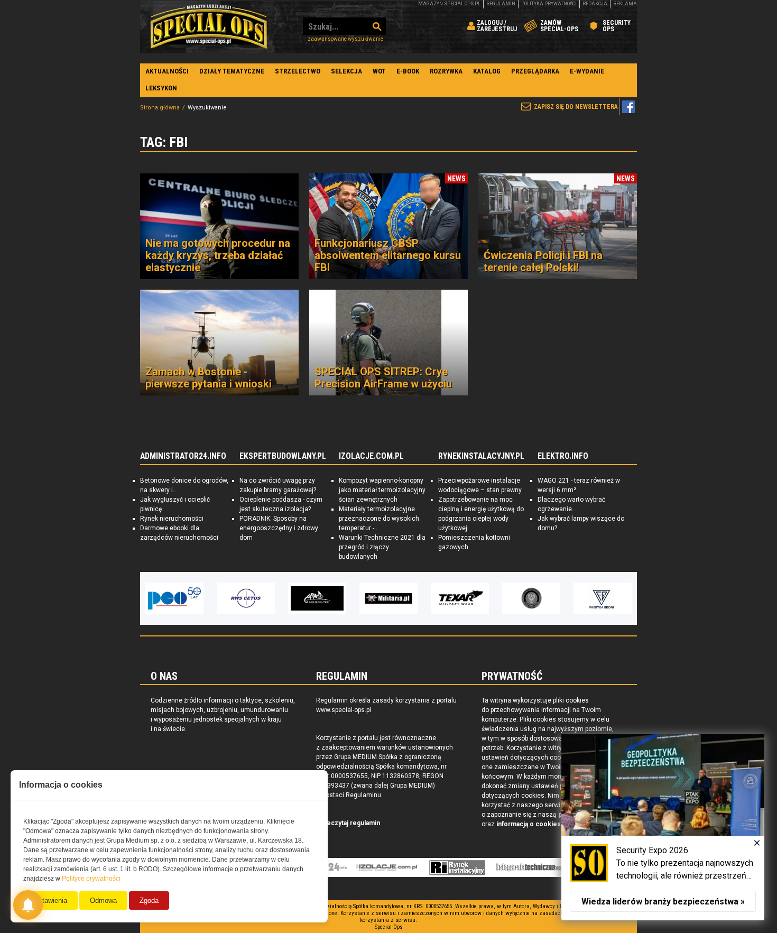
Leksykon (161, 88)
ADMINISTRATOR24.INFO (183, 456)
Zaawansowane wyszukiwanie (345, 39)
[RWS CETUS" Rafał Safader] (174, 598)
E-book (407, 71)
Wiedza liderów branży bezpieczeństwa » (663, 902)
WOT (379, 71)
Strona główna (160, 107)
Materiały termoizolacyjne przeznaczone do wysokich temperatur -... (379, 518)
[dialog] (662, 827)
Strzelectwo (297, 71)
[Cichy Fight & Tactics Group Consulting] (460, 598)
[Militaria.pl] (317, 598)
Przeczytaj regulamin (348, 823)
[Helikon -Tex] (246, 598)
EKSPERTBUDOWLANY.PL (282, 456)
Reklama (625, 3)
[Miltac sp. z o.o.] (603, 598)
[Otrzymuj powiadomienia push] (28, 905)
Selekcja (346, 71)
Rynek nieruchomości (172, 518)
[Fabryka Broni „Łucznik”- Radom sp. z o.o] (531, 598)
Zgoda (149, 900)
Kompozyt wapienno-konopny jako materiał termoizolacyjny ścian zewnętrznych (382, 490)
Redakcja (594, 3)
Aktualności (167, 71)
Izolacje (387, 867)
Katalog (487, 71)
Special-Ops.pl (209, 26)
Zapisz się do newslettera (576, 106)
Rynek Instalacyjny (457, 867)
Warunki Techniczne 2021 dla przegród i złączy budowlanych (382, 547)
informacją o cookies (528, 824)
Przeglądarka (535, 71)
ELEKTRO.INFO (563, 456)
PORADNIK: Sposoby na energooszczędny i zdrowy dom (278, 528)
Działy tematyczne (231, 71)
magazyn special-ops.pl (449, 3)
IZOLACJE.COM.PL (371, 456)
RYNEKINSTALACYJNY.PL (481, 456)
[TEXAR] (388, 598)
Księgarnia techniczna (532, 867)
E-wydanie (587, 71)
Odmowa (103, 900)
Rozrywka (446, 71)
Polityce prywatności (91, 878)
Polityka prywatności (549, 3)
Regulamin (500, 3)
